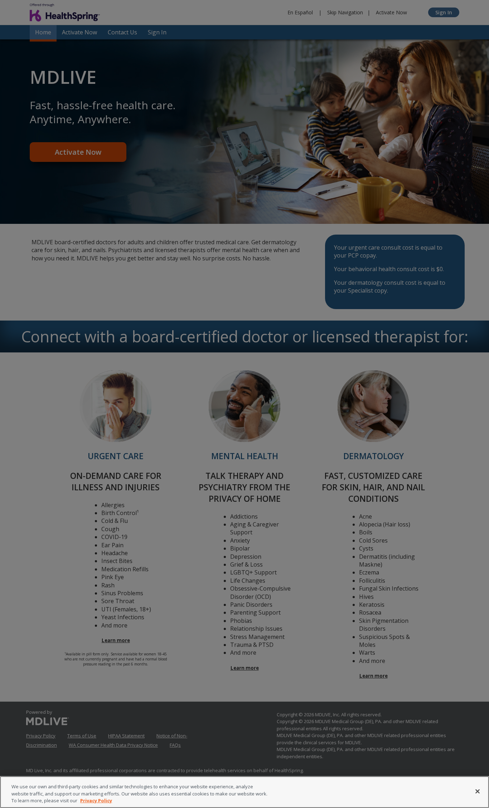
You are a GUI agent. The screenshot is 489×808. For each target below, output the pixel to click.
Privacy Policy (96, 800)
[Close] (477, 791)
